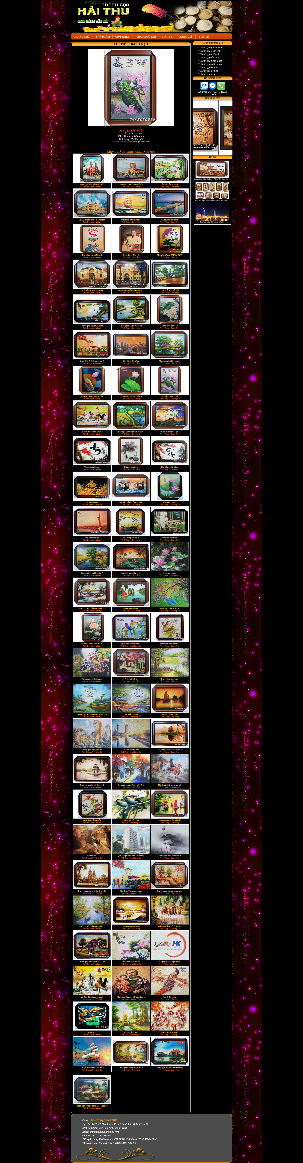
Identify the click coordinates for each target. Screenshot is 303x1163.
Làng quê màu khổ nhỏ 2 (92, 573)
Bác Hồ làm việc (169, 538)
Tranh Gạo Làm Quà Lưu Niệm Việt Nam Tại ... (212, 179)
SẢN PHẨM (103, 36)
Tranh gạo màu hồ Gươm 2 (170, 750)
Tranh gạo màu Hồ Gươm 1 (92, 785)
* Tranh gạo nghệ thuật (210, 60)
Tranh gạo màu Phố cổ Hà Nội (131, 785)
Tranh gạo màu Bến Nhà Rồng (169, 1068)
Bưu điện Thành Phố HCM (130, 290)
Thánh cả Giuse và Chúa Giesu (131, 997)
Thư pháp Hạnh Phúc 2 (92, 255)
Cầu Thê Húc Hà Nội (170, 290)
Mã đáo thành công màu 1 (169, 926)
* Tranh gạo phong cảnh (210, 47)
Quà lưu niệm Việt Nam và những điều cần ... (212, 200)
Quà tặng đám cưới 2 (130, 644)
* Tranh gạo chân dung (210, 64)
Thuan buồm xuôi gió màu (169, 820)
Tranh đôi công (169, 997)
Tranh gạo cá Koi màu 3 (92, 679)
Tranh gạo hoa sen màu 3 (92, 644)
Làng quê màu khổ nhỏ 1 (131, 573)
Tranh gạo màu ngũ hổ (92, 750)
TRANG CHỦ (81, 36)
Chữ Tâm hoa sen (170, 326)
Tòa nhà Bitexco (92, 538)
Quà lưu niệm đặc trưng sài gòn (212, 222)
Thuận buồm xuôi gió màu (92, 1068)
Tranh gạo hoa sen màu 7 (131, 396)
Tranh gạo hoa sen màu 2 (169, 856)
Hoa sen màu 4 (169, 573)
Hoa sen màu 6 (131, 467)
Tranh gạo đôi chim (130, 820)
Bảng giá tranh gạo (140, 142)
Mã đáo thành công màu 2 (92, 997)
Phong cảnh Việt (131, 1032)
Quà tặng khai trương (130, 220)
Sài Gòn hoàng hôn (130, 750)
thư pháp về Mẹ (131, 714)
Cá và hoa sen (92, 502)
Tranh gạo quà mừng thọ (92, 326)
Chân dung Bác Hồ (130, 255)
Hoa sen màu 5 (169, 502)
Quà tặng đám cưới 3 (169, 644)
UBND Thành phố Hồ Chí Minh (92, 220)
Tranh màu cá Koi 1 (169, 1032)
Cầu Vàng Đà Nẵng (130, 361)
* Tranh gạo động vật (209, 51)
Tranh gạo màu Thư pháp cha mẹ (92, 714)
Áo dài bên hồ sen (170, 184)
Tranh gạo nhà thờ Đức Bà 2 (92, 184)
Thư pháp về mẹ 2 (131, 538)
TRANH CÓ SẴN (146, 36)
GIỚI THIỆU (122, 36)
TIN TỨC (167, 36)
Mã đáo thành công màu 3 (169, 785)
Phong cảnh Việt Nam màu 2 (92, 926)
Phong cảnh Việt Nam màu (131, 1068)
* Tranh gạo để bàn (208, 70)
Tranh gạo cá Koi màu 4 (169, 608)
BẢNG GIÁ (186, 36)
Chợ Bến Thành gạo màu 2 (131, 184)
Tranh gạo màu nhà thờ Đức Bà (92, 891)
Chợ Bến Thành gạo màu (131, 891)
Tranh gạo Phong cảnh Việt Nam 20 (92, 1106)
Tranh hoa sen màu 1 (131, 962)
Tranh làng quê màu (169, 679)
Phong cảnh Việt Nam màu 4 (92, 608)
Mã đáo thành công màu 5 (92, 432)
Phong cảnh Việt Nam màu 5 (130, 432)
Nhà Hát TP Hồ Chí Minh (92, 290)
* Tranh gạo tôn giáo (208, 57)
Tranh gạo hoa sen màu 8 (92, 396)
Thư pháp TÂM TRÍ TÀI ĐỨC (169, 255)
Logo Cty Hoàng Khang (169, 962)
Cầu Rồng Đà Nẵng (169, 220)
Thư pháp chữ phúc (169, 467)
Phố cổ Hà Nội (131, 679)
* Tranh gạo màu (207, 74)
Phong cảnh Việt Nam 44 (131, 326)
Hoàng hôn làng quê (131, 926)
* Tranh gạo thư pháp (209, 54)
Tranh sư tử (92, 856)
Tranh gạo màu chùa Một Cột (92, 962)
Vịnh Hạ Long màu (131, 608)
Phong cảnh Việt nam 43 (170, 361)
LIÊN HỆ (204, 36)
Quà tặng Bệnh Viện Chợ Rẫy (131, 856)
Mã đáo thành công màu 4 (130, 502)
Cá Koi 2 (92, 1032)
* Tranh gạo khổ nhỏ (208, 67)
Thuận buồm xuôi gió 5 (170, 432)
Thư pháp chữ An (92, 467)
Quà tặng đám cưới (169, 396)
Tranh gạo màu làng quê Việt (169, 891)
